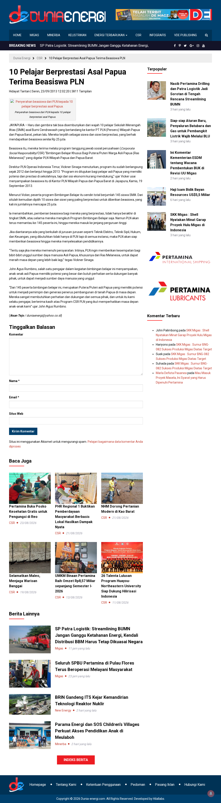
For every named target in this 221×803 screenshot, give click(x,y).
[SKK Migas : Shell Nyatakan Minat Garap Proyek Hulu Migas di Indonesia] (156, 221)
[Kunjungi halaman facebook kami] (175, 45)
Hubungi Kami (194, 785)
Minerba (53, 35)
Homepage (37, 785)
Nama (14, 381)
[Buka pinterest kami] (180, 45)
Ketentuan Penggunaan (103, 785)
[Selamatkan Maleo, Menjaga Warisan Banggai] (30, 557)
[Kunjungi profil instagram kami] (198, 45)
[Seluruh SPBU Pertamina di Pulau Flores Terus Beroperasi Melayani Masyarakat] (30, 673)
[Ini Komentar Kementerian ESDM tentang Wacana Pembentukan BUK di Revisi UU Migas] (156, 159)
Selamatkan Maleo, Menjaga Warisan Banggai (24, 581)
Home (17, 35)
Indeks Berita (76, 760)
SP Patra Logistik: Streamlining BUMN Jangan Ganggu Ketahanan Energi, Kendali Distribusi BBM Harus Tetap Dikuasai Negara (99, 635)
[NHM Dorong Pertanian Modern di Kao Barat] (122, 488)
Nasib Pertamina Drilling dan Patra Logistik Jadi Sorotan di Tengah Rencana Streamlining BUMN (190, 94)
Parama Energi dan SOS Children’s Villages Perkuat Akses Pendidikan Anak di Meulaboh (97, 731)
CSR (138, 35)
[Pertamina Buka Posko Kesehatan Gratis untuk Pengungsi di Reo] (30, 488)
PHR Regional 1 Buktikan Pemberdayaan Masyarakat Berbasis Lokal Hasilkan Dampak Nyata (75, 516)
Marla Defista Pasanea (171, 373)
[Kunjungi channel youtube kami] (203, 45)
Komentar (16, 334)
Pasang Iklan (164, 785)
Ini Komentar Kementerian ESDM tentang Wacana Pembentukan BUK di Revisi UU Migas (187, 163)
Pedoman (138, 785)
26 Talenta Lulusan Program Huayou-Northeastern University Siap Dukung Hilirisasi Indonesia (121, 586)
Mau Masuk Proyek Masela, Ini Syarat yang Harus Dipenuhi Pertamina (183, 377)
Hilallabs (158, 798)
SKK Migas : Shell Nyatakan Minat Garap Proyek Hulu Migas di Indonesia (184, 335)
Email (14, 397)
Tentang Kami (66, 785)
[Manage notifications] (210, 793)
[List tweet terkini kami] (185, 45)
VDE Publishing (185, 35)
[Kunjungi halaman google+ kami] (192, 45)
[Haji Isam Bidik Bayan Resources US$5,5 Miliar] (156, 196)
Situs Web (16, 413)
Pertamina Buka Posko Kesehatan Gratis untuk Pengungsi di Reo (88, 45)
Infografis (158, 35)
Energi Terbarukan (110, 35)
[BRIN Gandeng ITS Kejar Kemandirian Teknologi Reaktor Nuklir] (30, 704)
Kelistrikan (77, 35)
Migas (34, 35)
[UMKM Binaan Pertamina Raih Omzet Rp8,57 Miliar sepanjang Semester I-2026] (76, 557)
